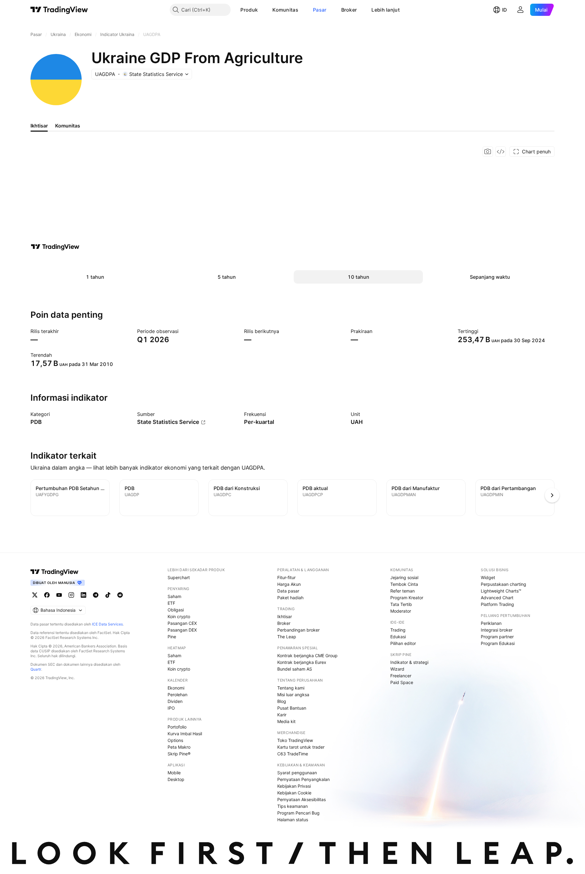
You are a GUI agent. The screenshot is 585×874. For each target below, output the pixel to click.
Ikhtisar (284, 616)
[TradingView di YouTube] (59, 595)
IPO (171, 708)
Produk (249, 10)
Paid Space (401, 682)
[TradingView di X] (34, 595)
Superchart (179, 577)
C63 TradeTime (292, 753)
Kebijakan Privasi (294, 786)
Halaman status (292, 819)
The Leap (286, 636)
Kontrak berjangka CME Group (307, 655)
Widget (488, 577)
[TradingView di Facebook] (47, 595)
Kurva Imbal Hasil (185, 733)
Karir (281, 714)
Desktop (176, 779)
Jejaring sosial (404, 577)
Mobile (174, 772)
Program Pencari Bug (298, 812)
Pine (172, 636)
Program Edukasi (498, 643)
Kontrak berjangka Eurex (301, 662)
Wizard (397, 669)
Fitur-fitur (286, 577)
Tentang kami (290, 687)
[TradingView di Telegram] (95, 595)
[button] (262, 10)
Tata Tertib (401, 604)
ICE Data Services (107, 624)
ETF (171, 603)
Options (175, 740)
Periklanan (491, 623)
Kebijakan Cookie (294, 792)
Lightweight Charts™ (501, 590)
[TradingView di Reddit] (120, 595)
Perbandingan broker (298, 629)
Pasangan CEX (182, 623)
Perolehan (177, 694)
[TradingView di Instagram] (71, 595)
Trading (398, 629)
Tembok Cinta (404, 584)
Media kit (286, 721)
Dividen (175, 701)
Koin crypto (179, 616)
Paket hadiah (290, 597)
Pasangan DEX (182, 629)
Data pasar (288, 590)
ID (504, 10)
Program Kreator (406, 597)
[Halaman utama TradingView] (59, 9)
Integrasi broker (496, 629)
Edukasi (398, 636)
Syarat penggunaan (297, 772)
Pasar (320, 10)
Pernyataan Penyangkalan (303, 779)
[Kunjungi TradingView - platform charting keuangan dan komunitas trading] (55, 246)
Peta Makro (179, 747)
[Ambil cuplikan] (488, 151)
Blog (281, 701)
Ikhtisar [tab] (39, 126)
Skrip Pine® (179, 753)
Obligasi (176, 609)
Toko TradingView (295, 740)
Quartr (35, 669)
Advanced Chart (497, 597)
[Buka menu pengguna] (520, 10)
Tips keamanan (292, 806)
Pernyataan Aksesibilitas (301, 799)
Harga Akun (289, 584)
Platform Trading (497, 604)
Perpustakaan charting (503, 584)
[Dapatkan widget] (500, 151)
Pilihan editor (403, 643)
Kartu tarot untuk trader (300, 747)
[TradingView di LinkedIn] (83, 595)
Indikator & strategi (409, 662)
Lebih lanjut (385, 10)
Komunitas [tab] (67, 126)
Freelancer (400, 675)
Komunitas (285, 10)
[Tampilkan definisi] (54, 414)
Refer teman (402, 590)
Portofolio (177, 726)
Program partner (497, 636)
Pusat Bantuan (291, 708)
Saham (174, 596)
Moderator (400, 611)
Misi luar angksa (293, 694)
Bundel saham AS (294, 669)
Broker (349, 10)
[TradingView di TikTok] (108, 595)
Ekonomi (176, 687)
